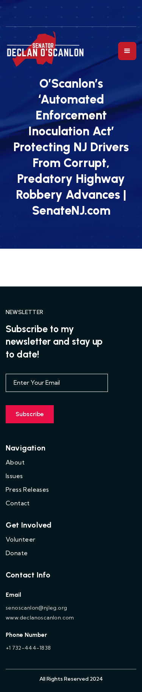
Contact (18, 503)
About (15, 462)
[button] (127, 51)
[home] (46, 51)
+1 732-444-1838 (28, 647)
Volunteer (21, 539)
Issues (14, 476)
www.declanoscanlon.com (40, 617)
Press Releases (27, 489)
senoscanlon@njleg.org (36, 607)
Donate (17, 553)
